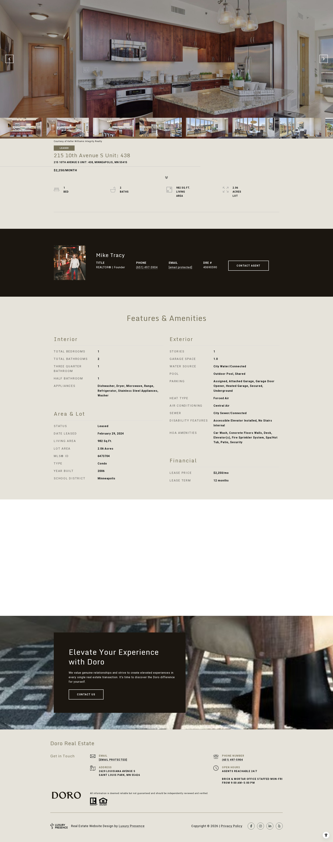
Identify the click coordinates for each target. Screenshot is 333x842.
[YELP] (279, 826)
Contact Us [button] (86, 694)
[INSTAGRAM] (260, 826)
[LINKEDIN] (269, 826)
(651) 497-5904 (147, 267)
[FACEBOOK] (251, 826)
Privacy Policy (231, 826)
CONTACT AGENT (249, 265)
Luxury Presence (132, 826)
